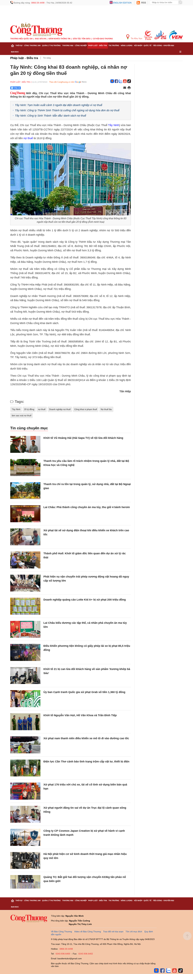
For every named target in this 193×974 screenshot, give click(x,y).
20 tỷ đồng (29, 409)
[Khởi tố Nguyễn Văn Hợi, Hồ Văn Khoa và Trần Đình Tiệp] (25, 721)
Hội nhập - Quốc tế (142, 45)
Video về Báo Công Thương (87, 931)
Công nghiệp (81, 45)
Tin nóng (47, 58)
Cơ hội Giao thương (103, 39)
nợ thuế (28, 138)
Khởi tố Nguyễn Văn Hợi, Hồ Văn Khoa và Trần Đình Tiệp (80, 715)
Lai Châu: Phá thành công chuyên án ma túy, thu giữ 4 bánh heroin (86, 507)
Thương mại (67, 45)
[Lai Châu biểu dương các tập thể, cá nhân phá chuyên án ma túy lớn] (25, 629)
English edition (122, 3)
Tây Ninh (113, 125)
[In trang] (129, 88)
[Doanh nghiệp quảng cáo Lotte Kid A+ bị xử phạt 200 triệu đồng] (25, 606)
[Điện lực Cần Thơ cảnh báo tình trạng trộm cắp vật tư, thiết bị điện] (25, 768)
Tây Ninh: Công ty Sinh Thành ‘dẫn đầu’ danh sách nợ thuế (50, 115)
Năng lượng (127, 45)
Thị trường (114, 45)
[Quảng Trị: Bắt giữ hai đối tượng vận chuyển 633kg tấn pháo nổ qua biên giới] (25, 883)
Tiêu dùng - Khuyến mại (163, 45)
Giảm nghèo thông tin (59, 39)
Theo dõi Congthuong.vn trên (61, 82)
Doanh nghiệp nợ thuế (60, 409)
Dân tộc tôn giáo (81, 39)
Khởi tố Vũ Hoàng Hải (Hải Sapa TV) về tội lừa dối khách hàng (83, 437)
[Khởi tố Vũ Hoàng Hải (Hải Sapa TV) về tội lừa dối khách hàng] (25, 444)
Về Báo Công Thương (61, 931)
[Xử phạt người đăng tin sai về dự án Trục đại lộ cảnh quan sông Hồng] (25, 814)
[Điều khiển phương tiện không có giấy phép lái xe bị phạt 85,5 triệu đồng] (25, 652)
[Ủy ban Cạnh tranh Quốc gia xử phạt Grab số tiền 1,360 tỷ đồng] (25, 698)
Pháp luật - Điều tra (97, 45)
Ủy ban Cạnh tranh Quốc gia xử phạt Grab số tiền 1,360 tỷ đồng (84, 692)
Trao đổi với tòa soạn (113, 931)
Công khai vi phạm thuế (85, 409)
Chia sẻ (17, 88)
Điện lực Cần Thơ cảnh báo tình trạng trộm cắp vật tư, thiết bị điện (86, 761)
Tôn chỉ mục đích (134, 931)
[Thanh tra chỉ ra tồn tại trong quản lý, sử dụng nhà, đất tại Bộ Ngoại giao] (25, 490)
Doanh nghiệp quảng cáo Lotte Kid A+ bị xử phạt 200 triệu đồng (84, 599)
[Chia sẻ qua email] (124, 88)
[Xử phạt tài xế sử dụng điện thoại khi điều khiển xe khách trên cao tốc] (25, 536)
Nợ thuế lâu (106, 409)
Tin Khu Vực (136, 38)
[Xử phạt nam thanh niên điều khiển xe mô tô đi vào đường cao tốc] (25, 744)
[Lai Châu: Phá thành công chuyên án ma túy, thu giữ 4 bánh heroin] (25, 513)
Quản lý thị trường (51, 45)
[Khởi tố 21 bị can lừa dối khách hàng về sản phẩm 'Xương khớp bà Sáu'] (25, 675)
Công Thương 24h (32, 45)
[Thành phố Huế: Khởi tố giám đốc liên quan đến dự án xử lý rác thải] (25, 559)
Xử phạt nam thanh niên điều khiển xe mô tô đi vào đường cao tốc (86, 738)
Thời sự (19, 45)
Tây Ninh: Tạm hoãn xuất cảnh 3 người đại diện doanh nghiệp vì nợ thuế (58, 105)
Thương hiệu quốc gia (21, 39)
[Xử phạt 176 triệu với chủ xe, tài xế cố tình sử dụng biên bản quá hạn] (25, 791)
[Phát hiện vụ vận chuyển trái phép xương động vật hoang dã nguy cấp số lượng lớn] (25, 583)
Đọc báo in (40, 39)
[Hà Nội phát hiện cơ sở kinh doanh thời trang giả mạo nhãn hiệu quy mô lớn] (25, 860)
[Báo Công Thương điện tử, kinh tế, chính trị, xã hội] (36, 29)
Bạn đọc (15, 52)
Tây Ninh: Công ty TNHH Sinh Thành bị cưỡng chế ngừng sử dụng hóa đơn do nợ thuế (67, 110)
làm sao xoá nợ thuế (21, 415)
